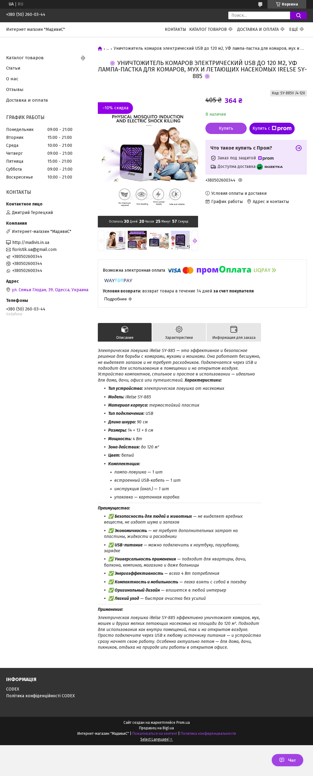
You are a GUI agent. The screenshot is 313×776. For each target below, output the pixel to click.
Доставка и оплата (258, 29)
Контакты (175, 29)
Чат (292, 760)
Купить (226, 128)
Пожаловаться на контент (154, 733)
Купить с (261, 128)
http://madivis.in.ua (30, 242)
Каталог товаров (208, 29)
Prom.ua (183, 722)
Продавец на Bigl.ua (156, 728)
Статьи (13, 68)
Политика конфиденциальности (208, 733)
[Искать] (298, 15)
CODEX (12, 689)
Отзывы (15, 89)
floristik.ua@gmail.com (34, 249)
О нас (12, 79)
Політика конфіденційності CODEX (40, 695)
